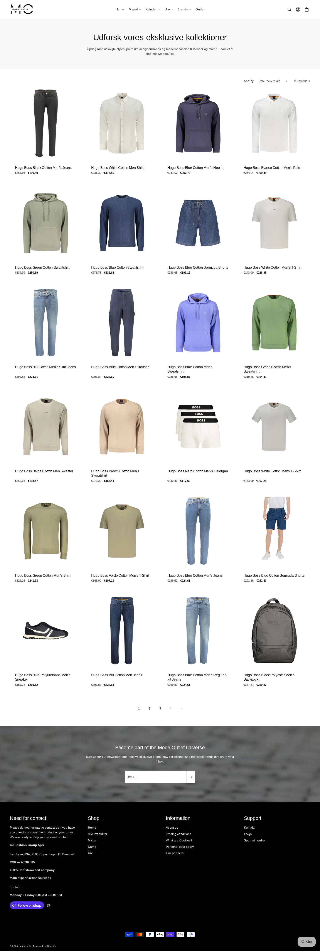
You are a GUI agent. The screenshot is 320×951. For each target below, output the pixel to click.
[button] (134, 9)
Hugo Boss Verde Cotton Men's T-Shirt (120, 575)
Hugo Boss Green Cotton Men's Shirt (42, 575)
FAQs (248, 834)
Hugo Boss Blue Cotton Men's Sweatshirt (190, 369)
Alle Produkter (97, 834)
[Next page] (181, 708)
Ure (90, 853)
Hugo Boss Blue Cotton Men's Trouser (120, 367)
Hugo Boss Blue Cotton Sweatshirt (117, 267)
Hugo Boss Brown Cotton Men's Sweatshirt (115, 473)
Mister (92, 840)
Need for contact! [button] (28, 818)
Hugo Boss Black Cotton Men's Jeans (43, 168)
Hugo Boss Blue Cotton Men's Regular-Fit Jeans (197, 677)
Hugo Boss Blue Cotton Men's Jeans (194, 575)
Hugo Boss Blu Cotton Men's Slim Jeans (45, 367)
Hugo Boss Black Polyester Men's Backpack (269, 677)
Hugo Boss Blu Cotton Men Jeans (116, 675)
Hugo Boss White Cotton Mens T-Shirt (272, 471)
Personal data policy (180, 846)
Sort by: (249, 81)
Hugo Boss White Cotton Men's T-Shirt (272, 267)
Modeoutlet (26, 946)
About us (172, 827)
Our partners (175, 853)
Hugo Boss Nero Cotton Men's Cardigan (197, 471)
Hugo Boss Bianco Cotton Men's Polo (272, 168)
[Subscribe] (190, 776)
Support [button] (252, 818)
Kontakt (249, 827)
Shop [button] (93, 818)
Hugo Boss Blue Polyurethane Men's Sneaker (42, 677)
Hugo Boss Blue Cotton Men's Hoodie (195, 168)
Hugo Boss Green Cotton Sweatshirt (42, 267)
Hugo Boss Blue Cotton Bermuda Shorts (197, 267)
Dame (92, 846)
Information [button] (178, 818)
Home (92, 827)
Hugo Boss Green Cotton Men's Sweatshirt (267, 369)
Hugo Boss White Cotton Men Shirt (117, 168)
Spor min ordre (254, 840)
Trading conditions (178, 834)
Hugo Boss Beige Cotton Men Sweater (44, 471)
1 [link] (139, 708)
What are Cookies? (179, 840)
